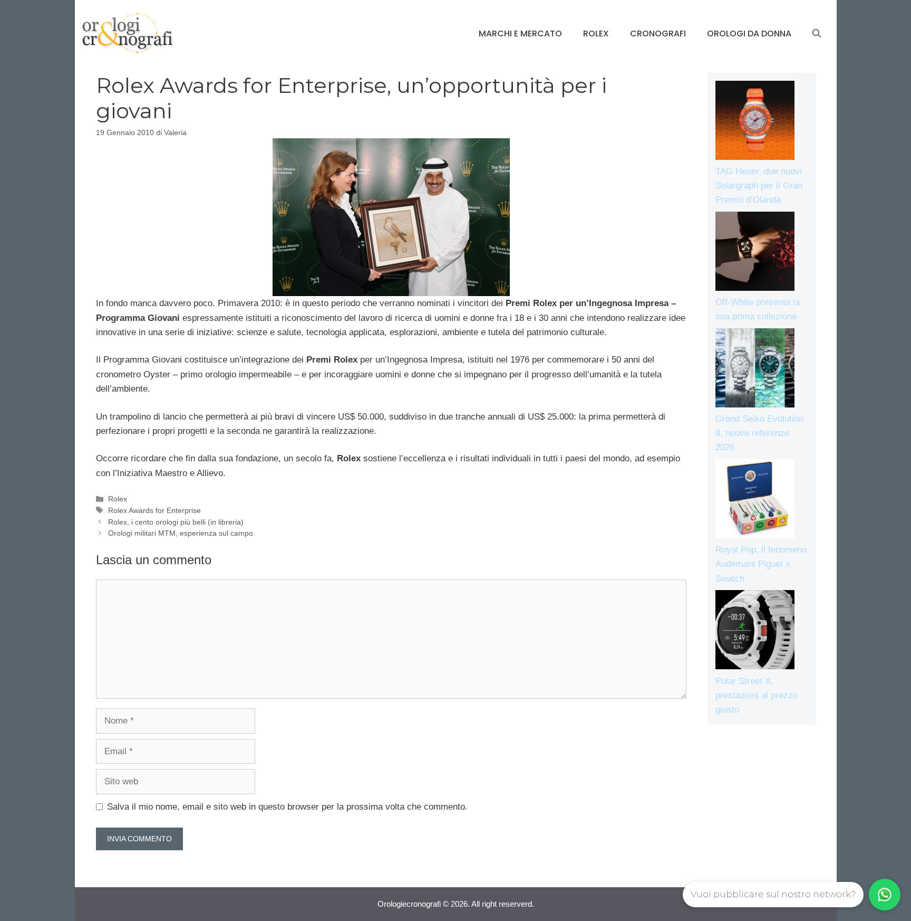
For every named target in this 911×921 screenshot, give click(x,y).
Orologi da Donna (749, 33)
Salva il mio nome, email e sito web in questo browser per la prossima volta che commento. (287, 807)
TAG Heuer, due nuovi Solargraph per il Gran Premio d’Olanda (758, 185)
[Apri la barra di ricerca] (816, 34)
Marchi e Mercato (520, 33)
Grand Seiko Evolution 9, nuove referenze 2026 (759, 433)
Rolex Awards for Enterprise (154, 510)
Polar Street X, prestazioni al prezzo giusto (756, 695)
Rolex (596, 33)
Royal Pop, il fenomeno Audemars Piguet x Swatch (761, 564)
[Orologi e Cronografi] (127, 33)
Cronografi (658, 33)
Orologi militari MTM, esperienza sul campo (180, 533)
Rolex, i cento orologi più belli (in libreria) (176, 522)
